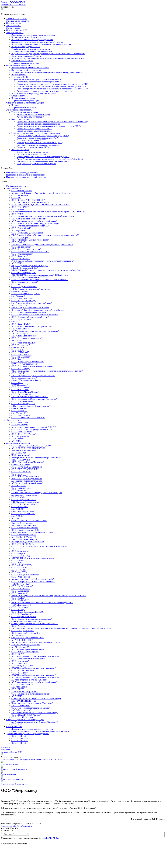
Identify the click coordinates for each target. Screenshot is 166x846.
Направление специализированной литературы (27, 177)
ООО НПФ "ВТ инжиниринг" (25, 652)
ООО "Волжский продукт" (23, 404)
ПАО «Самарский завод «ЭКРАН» (26, 478)
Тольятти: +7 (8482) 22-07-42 (13, 4)
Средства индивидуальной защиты (26, 56)
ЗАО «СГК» (16, 549)
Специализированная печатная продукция (25, 103)
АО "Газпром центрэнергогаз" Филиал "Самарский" (34, 722)
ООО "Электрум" (19, 411)
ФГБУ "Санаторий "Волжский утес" (27, 638)
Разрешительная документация (25, 63)
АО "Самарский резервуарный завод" (28, 649)
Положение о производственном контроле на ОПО (39, 82)
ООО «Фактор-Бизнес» (21, 191)
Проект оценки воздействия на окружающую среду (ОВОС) (43, 156)
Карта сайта (27, 826)
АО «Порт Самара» (20, 570)
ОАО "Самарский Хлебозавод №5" (26, 621)
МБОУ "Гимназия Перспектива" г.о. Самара (30, 289)
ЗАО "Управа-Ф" (18, 296)
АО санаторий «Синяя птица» (24, 495)
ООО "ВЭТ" (17, 382)
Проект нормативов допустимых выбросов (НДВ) (39, 124)
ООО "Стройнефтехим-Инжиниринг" (28, 659)
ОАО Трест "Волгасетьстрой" (24, 364)
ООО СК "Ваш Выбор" (21, 614)
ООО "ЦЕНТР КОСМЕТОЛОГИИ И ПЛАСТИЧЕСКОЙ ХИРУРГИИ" (43, 216)
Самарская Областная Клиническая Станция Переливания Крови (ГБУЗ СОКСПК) (48, 212)
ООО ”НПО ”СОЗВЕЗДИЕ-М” (25, 469)
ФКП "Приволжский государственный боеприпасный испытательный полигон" (47, 371)
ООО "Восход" (18, 609)
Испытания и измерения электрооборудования (32, 39)
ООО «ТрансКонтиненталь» (23, 535)
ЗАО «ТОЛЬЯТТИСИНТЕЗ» (24, 701)
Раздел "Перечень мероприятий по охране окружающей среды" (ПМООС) (50, 159)
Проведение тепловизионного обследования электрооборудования (41, 44)
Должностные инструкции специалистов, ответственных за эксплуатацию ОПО (52, 86)
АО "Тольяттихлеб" (20, 647)
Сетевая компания (14, 726)
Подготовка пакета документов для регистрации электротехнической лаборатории (48, 54)
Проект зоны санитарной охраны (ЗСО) (34, 128)
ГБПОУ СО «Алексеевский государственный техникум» (36, 492)
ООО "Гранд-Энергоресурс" (24, 287)
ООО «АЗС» (17, 563)
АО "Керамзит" (18, 635)
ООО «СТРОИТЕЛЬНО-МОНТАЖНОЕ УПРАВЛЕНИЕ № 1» (39, 546)
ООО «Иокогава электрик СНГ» (25, 530)
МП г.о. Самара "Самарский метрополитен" (30, 406)
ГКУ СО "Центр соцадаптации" (25, 645)
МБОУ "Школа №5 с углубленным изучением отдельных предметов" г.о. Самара (47, 270)
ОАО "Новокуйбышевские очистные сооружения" (33, 668)
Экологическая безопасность (19, 110)
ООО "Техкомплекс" (20, 345)
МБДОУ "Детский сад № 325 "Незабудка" (29, 265)
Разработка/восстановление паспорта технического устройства (44, 91)
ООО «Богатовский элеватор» (24, 528)
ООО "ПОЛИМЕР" (20, 600)
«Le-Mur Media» (52, 838)
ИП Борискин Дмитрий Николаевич (27, 542)
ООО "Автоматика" (20, 661)
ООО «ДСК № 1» (19, 567)
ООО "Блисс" (17, 359)
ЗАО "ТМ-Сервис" (19, 687)
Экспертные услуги (20, 149)
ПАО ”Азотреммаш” (20, 455)
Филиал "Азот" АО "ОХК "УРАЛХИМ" (29, 521)
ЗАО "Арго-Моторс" (20, 258)
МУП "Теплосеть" (19, 663)
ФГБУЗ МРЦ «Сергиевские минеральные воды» (32, 558)
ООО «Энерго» (18, 553)
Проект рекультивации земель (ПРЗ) (33, 147)
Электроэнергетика (14, 32)
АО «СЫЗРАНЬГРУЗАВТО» (24, 537)
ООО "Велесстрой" (20, 422)
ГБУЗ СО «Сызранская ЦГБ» (24, 539)
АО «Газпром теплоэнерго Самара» (27, 481)
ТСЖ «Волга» (17, 439)
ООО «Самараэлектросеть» (23, 499)
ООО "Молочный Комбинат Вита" (26, 633)
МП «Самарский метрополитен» (25, 502)
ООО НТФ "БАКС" (20, 207)
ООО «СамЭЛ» (18, 497)
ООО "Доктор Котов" (21, 247)
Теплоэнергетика (13, 420)
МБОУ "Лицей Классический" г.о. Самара (30, 308)
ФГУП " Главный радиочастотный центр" (30, 240)
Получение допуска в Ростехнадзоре (27, 37)
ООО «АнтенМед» (19, 195)
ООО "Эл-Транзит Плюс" (22, 401)
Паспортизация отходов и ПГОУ (31, 140)
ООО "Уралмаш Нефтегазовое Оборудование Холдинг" (36, 223)
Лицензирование (18, 75)
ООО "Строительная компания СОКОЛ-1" (30, 277)
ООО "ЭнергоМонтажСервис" (25, 392)
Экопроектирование (20, 119)
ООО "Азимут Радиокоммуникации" (27, 361)
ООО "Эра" (16, 724)
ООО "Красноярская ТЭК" (23, 514)
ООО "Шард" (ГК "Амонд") (23, 301)
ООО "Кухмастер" (19, 256)
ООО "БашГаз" (18, 598)
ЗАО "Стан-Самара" (20, 329)
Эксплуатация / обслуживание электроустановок (33, 35)
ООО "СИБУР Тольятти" (22, 684)
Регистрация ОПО (19, 77)
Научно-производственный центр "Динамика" (32, 703)
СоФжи (14, 322)
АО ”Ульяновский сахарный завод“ (27, 483)
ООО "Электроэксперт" (22, 254)
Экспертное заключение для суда (31, 154)
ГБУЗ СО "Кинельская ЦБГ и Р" (25, 294)
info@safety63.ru (14, 826)
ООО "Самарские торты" (22, 631)
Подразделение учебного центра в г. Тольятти (42, 759)
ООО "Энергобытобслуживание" (26, 249)
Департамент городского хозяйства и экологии (32, 729)
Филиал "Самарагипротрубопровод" (27, 380)
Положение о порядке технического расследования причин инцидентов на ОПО (52, 84)
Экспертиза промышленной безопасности (30, 68)
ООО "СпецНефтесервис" (23, 717)
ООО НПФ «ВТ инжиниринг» (25, 476)
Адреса (4, 826)
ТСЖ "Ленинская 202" (21, 605)
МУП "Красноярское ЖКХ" (23, 343)
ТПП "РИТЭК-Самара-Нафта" (24, 691)
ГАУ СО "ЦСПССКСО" (22, 666)
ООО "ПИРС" (17, 654)
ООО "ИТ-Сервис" (19, 673)
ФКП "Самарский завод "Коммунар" (27, 462)
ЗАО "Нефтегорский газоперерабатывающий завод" (34, 712)
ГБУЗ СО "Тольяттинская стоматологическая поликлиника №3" (39, 279)
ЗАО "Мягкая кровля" (21, 710)
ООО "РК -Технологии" (22, 586)
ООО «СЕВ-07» (18, 560)
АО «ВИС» (16, 441)
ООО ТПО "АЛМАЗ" (21, 471)
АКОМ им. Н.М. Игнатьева (23, 450)
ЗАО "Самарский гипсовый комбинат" (28, 219)
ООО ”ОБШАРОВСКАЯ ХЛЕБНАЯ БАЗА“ (31, 446)
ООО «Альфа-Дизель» (21, 577)
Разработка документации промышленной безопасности (36, 79)
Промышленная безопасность (19, 65)
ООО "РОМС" (17, 214)
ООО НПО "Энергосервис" (23, 272)
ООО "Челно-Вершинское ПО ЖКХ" (27, 612)
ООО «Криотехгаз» (20, 551)
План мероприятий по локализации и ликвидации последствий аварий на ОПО (52, 89)
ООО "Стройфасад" (20, 607)
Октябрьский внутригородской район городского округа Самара (40, 731)
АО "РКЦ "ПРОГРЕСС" (22, 640)
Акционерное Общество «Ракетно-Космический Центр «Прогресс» (41, 193)
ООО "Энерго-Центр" (21, 415)
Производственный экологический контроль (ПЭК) (40, 142)
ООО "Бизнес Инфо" (20, 324)
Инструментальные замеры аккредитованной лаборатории (43, 161)
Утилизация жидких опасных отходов (33, 114)
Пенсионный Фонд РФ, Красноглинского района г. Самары (37, 310)
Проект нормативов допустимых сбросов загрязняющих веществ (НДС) (49, 126)
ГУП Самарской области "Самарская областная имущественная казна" (42, 261)
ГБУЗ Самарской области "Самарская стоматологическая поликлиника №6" (45, 235)
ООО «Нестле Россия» (21, 488)
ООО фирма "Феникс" (21, 354)
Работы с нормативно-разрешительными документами (35, 133)
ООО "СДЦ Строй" (20, 352)
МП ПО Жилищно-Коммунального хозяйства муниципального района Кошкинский (48, 595)
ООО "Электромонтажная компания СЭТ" (30, 226)
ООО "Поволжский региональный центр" (30, 251)
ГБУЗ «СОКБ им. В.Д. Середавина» (27, 467)
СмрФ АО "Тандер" (20, 291)
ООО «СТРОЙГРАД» (21, 556)
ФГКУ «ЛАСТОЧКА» (21, 460)
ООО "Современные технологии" (26, 338)
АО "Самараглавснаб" (21, 436)
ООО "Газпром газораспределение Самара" (30, 708)
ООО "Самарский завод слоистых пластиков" (31, 619)
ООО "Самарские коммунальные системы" (30, 694)
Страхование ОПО (19, 96)
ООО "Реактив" (18, 626)
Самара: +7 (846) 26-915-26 (13, 2)
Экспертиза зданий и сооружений (26, 70)
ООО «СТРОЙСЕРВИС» (22, 544)
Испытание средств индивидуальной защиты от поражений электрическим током (47, 58)
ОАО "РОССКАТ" (19, 347)
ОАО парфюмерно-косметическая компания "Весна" (34, 624)
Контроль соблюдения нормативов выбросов (36, 164)
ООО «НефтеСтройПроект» (23, 616)
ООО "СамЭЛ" (18, 373)
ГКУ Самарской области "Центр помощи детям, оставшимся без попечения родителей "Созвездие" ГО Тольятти (61, 628)
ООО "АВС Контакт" (21, 357)
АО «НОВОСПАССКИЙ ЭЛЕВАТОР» (28, 448)
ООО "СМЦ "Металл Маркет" (24, 504)
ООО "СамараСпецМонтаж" (24, 378)
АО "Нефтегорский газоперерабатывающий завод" (34, 221)
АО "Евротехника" (19, 230)
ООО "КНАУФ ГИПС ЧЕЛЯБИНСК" (28, 200)
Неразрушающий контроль (23, 98)
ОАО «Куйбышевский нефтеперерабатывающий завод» (36, 698)
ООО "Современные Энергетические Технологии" (34, 399)
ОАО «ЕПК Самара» (20, 464)
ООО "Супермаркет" (20, 237)
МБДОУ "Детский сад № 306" (24, 268)
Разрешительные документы (24, 107)
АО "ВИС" (16, 518)
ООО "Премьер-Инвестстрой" (24, 282)
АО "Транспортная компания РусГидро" (29, 680)
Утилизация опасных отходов (24, 112)
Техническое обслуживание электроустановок (31, 51)
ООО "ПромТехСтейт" (21, 319)
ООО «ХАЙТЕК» (19, 572)
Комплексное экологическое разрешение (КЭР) (37, 138)
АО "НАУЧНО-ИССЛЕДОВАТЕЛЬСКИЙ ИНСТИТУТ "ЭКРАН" (40, 205)
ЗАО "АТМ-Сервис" (20, 333)
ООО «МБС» (17, 474)
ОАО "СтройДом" (19, 408)
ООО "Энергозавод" (20, 368)
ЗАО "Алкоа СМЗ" (19, 413)
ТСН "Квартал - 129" (20, 584)
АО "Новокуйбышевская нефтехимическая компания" (35, 656)
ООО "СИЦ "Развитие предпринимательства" (32, 429)
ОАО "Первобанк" (19, 385)
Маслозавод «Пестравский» (23, 525)
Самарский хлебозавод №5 (23, 511)
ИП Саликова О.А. (19, 305)
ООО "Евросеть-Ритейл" (22, 394)
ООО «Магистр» (18, 490)
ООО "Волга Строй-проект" (24, 670)
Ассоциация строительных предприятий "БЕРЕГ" (33, 326)
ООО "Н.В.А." (18, 350)
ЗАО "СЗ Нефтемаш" (20, 705)
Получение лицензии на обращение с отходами (38, 145)
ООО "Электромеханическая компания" (29, 312)
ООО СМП (16, 198)
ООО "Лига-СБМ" (19, 506)
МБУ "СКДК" (17, 340)
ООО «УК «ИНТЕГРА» (21, 565)
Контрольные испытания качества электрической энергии (37, 42)
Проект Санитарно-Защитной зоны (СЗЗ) (35, 131)
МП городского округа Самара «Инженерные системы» (36, 457)
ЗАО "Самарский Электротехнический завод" (31, 303)
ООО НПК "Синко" (20, 389)
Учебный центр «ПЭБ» (11, 759)
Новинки (15, 105)
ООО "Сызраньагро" (20, 591)
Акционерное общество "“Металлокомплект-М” (32, 579)
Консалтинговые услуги (22, 61)
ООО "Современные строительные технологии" (32, 366)
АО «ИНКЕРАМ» (19, 453)
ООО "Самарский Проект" (23, 298)
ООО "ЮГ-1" (17, 284)
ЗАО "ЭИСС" (17, 509)
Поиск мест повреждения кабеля (25, 47)
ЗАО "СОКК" (17, 516)
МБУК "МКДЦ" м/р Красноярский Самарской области (35, 642)
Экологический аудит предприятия (32, 152)
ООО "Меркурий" (19, 593)
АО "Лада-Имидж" (19, 425)
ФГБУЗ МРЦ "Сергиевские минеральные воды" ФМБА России (39, 275)
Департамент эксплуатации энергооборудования (27, 733)
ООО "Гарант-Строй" (21, 228)
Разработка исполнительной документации (30, 49)
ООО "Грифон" (18, 242)
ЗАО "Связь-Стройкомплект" (24, 336)
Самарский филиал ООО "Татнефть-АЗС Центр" (33, 532)
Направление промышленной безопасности (25, 175)
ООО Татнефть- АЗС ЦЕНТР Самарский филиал (33, 581)
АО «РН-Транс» (18, 485)
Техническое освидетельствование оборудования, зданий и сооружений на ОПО (47, 72)
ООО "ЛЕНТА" (18, 209)
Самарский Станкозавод (22, 523)
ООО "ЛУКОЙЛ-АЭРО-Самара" (26, 715)
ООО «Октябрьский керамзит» (25, 574)
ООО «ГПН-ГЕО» (19, 736)
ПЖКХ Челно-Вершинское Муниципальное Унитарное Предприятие (42, 602)
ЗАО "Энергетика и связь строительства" (29, 397)
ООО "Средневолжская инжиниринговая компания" (34, 315)
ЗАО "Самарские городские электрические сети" (33, 375)
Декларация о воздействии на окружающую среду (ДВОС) (43, 135)
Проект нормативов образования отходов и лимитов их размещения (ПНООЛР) (52, 121)
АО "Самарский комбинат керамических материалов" (35, 331)
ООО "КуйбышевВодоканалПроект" (27, 233)
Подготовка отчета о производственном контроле (33, 93)
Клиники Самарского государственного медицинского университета (42, 244)
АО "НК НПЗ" (17, 263)
